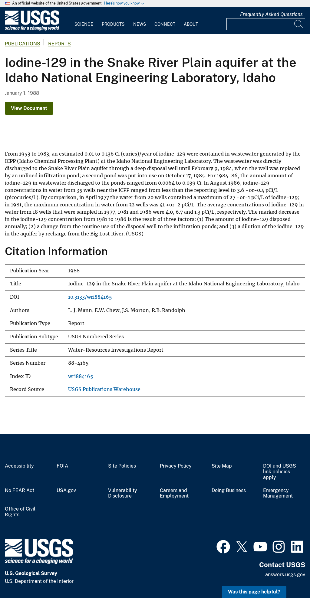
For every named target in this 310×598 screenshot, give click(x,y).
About (191, 24)
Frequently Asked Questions (271, 14)
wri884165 (80, 376)
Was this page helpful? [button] (254, 592)
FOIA (62, 466)
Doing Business (229, 490)
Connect (164, 24)
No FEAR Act (19, 490)
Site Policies (122, 466)
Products (113, 24)
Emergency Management (278, 493)
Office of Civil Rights (20, 512)
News (139, 24)
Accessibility (19, 466)
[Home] (32, 29)
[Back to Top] (288, 576)
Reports (59, 44)
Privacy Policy (176, 466)
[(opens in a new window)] (223, 546)
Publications (22, 44)
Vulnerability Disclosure (122, 493)
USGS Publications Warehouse (104, 389)
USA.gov (66, 490)
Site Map (222, 466)
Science (83, 24)
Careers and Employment (174, 493)
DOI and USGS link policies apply (279, 471)
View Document (29, 108)
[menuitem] (83, 20)
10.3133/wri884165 (90, 297)
